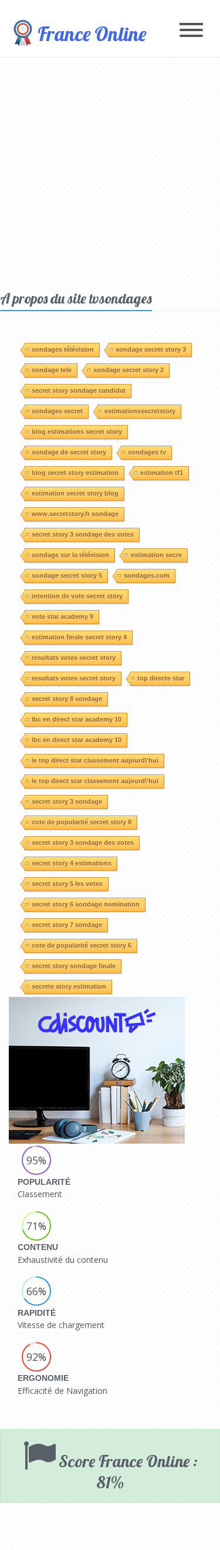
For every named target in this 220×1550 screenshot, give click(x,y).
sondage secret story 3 (151, 349)
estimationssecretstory (139, 411)
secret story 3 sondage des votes (83, 534)
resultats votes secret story (74, 657)
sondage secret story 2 (128, 369)
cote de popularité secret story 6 (81, 945)
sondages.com (147, 575)
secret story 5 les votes (67, 883)
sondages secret (57, 411)
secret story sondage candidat (79, 390)
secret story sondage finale (74, 965)
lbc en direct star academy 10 (76, 719)
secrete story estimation (69, 986)
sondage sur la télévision (70, 554)
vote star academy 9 (62, 616)
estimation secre (156, 554)
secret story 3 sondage (67, 801)
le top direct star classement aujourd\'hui (95, 760)
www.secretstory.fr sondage (75, 513)
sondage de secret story (69, 452)
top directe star (160, 678)
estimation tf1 (161, 472)
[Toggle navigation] (191, 31)
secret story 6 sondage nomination (86, 904)
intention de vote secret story (77, 595)
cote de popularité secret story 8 (81, 821)
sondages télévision (63, 349)
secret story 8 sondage (67, 698)
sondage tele (52, 369)
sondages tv (147, 452)
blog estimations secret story (77, 431)
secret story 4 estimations (71, 863)
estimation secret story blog (75, 493)
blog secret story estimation (75, 472)
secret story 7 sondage (67, 924)
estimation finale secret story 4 (79, 637)
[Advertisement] (110, 173)
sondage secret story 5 (67, 575)
